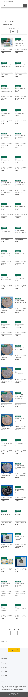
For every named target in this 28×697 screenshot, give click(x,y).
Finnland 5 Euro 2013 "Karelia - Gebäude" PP (20, 569)
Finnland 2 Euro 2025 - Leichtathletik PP (6, 144)
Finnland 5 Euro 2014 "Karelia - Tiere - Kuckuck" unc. (20, 498)
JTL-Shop (17, 695)
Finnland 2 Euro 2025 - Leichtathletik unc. (20, 121)
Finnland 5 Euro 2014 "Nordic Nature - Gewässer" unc (6, 498)
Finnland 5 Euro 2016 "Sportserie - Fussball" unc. (6, 333)
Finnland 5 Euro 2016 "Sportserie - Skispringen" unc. (20, 333)
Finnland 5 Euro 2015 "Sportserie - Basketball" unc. (6, 404)
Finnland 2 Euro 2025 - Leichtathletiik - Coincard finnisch (6, 121)
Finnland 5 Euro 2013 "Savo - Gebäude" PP (20, 592)
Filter (5, 21)
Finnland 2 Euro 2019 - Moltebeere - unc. (20, 262)
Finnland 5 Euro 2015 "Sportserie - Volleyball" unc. (6, 380)
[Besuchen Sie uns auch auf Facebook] (2, 682)
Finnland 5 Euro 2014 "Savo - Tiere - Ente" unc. (6, 521)
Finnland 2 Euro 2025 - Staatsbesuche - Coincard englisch (20, 144)
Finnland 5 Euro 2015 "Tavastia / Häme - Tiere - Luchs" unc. (6, 427)
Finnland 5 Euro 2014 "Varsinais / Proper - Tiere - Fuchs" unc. (6, 474)
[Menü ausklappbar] (2, 1)
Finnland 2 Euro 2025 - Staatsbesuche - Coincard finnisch (6, 168)
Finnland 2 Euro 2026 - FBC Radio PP (6, 97)
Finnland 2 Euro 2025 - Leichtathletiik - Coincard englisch (20, 97)
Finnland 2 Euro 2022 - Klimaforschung (20, 238)
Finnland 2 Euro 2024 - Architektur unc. (20, 191)
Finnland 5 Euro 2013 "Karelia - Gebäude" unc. (6, 592)
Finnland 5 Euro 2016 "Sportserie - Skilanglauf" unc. (6, 356)
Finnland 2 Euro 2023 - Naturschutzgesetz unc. (6, 238)
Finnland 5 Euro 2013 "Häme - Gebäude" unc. (6, 569)
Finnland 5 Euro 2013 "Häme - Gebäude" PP (21, 521)
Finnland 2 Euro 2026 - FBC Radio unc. (20, 50)
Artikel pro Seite (7, 24)
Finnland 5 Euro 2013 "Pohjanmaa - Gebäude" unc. (20, 545)
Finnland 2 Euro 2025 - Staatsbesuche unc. (20, 168)
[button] (22, 1)
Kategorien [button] (4, 641)
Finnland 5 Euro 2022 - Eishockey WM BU (6, 262)
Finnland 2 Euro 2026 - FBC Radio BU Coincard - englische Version (6, 73)
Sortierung (13, 21)
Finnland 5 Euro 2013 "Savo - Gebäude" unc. (6, 616)
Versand (20, 686)
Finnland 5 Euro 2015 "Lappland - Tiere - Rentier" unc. (20, 451)
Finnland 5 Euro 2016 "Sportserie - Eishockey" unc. (20, 356)
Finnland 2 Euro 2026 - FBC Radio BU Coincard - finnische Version (20, 73)
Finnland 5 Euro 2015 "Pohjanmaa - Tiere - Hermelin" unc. (20, 427)
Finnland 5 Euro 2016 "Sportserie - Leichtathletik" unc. (6, 309)
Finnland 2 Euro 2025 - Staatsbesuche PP (6, 191)
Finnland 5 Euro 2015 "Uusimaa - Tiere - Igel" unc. (6, 451)
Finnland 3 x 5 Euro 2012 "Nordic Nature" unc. (20, 616)
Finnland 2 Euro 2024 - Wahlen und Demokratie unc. (6, 215)
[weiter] (25, 31)
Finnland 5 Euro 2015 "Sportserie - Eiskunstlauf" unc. (20, 380)
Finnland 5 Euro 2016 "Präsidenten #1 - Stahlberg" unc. (20, 309)
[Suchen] (25, 5)
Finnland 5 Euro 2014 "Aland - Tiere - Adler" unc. (21, 474)
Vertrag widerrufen (14, 650)
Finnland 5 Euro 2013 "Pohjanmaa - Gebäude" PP (6, 545)
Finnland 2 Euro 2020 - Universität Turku (20, 286)
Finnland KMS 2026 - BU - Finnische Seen (6, 50)
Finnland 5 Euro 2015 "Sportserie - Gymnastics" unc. (20, 404)
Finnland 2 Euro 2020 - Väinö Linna (6, 286)
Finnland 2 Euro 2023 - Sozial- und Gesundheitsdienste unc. (20, 215)
